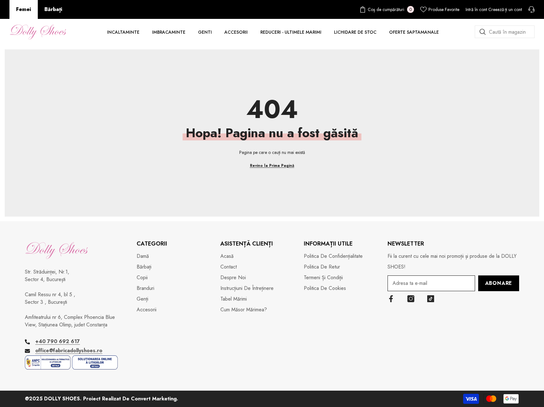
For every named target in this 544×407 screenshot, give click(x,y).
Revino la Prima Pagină (272, 165)
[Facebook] (391, 298)
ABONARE (499, 283)
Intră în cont (476, 9)
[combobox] (505, 31)
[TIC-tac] (430, 298)
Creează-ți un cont (505, 9)
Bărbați (53, 9)
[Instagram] (410, 298)
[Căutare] (505, 31)
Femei (23, 9)
